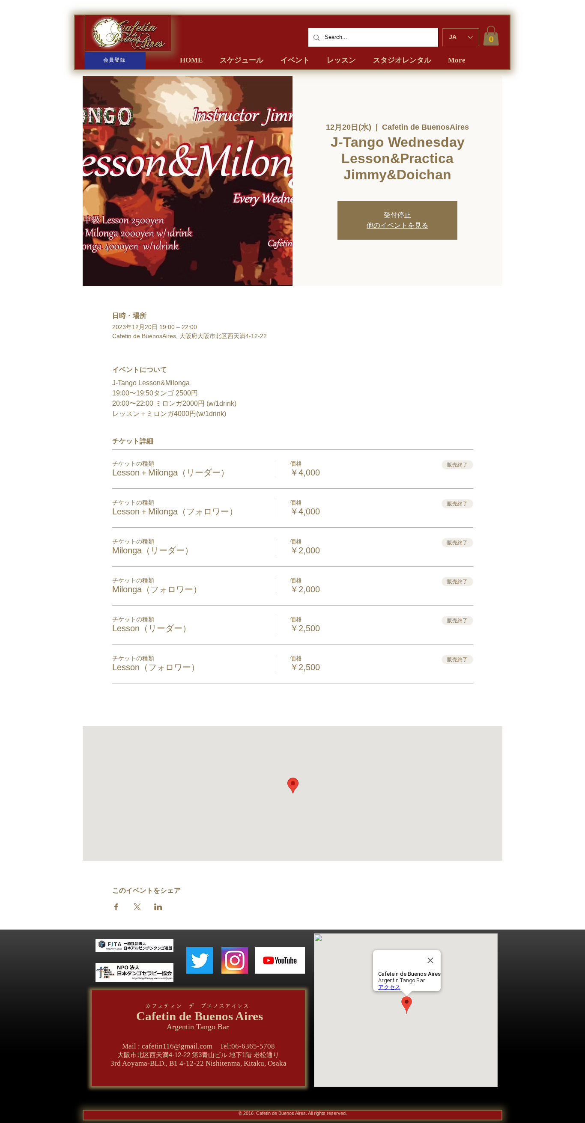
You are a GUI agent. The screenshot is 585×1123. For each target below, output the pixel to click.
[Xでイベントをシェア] (137, 906)
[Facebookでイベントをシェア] (116, 906)
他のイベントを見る (397, 225)
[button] (491, 36)
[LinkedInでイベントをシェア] (158, 906)
